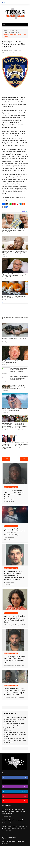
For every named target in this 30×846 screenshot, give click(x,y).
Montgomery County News (10, 52)
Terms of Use (5, 843)
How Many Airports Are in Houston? (14, 723)
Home (3, 841)
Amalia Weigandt (7, 50)
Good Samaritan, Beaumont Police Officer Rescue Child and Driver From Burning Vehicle (15, 740)
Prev (7, 458)
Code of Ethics (11, 841)
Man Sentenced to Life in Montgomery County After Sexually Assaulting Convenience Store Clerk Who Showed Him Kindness (15, 575)
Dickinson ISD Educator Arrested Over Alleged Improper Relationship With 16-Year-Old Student (15, 719)
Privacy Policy (20, 841)
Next (23, 458)
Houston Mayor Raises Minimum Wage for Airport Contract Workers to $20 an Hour (14, 728)
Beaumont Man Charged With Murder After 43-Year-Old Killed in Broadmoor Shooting (15, 734)
